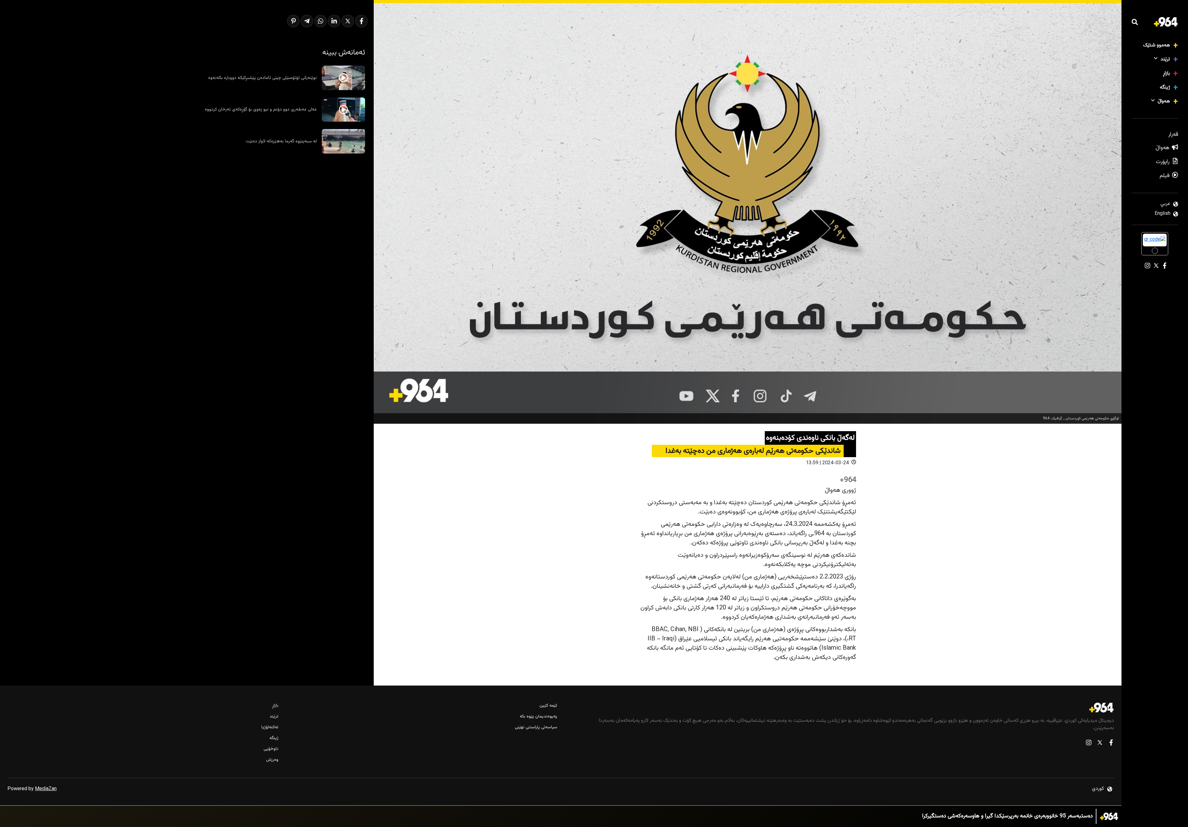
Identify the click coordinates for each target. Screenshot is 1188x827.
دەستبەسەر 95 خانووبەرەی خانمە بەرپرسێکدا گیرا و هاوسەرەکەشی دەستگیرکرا (1007, 816)
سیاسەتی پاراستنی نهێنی (536, 727)
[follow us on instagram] (1089, 743)
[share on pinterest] (293, 21)
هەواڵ (1164, 101)
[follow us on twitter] (1100, 743)
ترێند (1165, 59)
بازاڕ (1166, 73)
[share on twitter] (348, 21)
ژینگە (1165, 87)
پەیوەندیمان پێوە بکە (538, 716)
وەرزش (272, 760)
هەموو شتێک (1156, 45)
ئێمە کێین (548, 706)
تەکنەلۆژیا (269, 727)
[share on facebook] (361, 21)
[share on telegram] (307, 21)
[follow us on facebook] (1111, 743)
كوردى (1098, 789)
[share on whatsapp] (320, 21)
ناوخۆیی (271, 749)
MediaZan (46, 789)
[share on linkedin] (334, 21)
